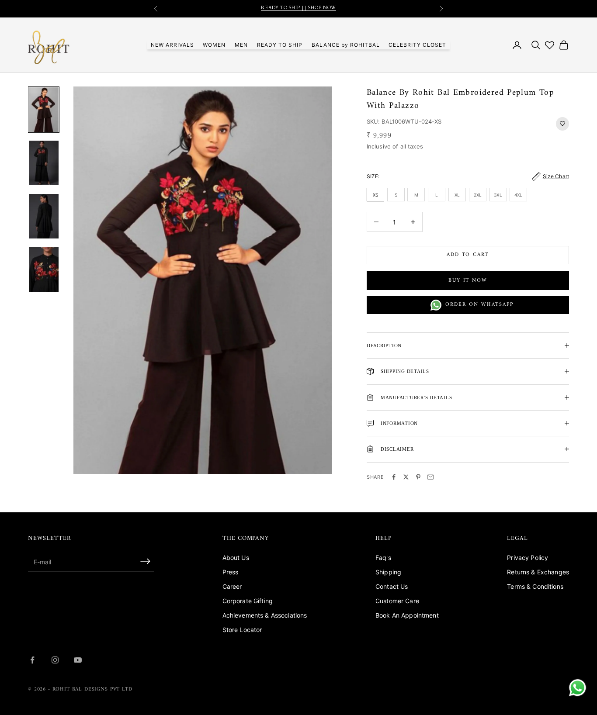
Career (232, 586)
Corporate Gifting (247, 600)
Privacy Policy (527, 557)
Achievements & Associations (264, 615)
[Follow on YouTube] (77, 660)
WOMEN (214, 44)
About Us (235, 557)
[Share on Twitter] (406, 476)
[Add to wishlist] (562, 124)
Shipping (388, 572)
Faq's (383, 557)
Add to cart (468, 254)
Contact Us (391, 586)
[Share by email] (430, 476)
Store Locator (242, 629)
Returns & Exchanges (538, 572)
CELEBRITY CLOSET (417, 44)
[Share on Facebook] (393, 476)
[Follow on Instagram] (55, 660)
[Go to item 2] (43, 163)
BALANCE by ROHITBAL (346, 44)
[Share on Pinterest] (418, 476)
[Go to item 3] (43, 216)
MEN (241, 44)
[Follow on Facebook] (32, 660)
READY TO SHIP (279, 44)
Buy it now (467, 280)
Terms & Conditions (535, 586)
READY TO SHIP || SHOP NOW (298, 8)
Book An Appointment (407, 615)
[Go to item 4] (43, 269)
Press (230, 572)
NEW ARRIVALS (172, 44)
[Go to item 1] (43, 109)
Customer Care (397, 600)
